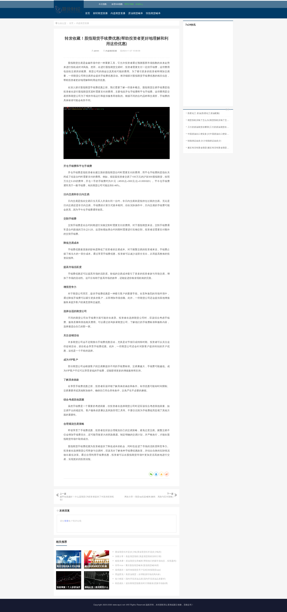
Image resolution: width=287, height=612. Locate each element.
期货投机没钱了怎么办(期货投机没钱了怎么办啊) (209, 119)
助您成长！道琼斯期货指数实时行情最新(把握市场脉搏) (141, 583)
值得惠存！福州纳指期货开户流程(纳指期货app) (138, 569)
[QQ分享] (156, 474)
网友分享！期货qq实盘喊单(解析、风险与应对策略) (149, 496)
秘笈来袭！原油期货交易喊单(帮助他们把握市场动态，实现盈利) (146, 560)
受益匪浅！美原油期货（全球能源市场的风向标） (138, 574)
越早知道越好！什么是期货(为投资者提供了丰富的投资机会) (87, 498)
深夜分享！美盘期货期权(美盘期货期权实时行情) (138, 556)
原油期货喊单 (135, 13)
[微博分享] (166, 474)
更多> (228, 109)
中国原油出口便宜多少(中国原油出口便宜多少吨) (209, 133)
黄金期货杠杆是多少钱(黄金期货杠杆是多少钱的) (138, 551)
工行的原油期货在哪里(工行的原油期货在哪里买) (209, 126)
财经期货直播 (100, 13)
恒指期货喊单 (153, 13)
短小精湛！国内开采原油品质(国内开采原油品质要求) (140, 578)
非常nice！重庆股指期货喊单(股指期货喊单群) (137, 565)
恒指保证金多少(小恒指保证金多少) (204, 140)
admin (96, 50)
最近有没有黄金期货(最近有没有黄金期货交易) (209, 147)
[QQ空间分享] (161, 474)
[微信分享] (151, 474)
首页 (87, 13)
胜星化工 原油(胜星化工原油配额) (204, 113)
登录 (66, 520)
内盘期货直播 (118, 13)
